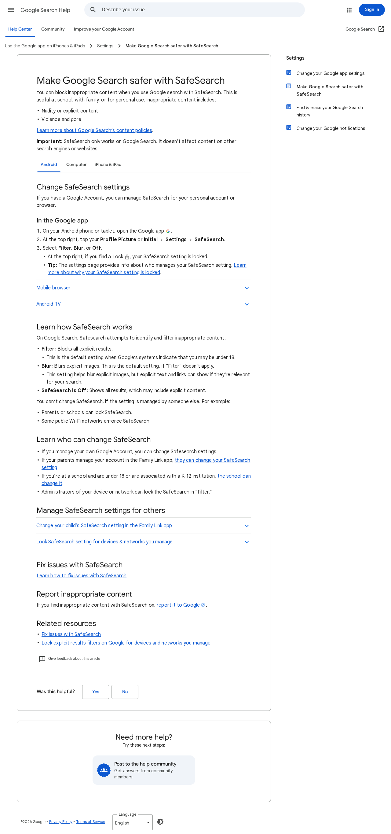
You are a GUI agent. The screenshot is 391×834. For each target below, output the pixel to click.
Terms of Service (90, 821)
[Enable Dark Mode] (160, 821)
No (125, 691)
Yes (95, 691)
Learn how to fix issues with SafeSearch (81, 576)
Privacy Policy (60, 821)
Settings (295, 58)
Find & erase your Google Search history (330, 111)
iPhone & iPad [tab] (108, 164)
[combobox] (203, 10)
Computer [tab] (76, 164)
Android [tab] (49, 164)
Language (127, 814)
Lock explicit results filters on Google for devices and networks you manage (126, 643)
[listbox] (132, 822)
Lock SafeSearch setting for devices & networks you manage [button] (104, 542)
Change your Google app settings (330, 73)
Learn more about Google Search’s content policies (94, 130)
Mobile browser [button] (53, 288)
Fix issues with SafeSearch (71, 634)
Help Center (20, 29)
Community (53, 29)
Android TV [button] (48, 304)
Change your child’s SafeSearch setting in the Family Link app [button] (104, 526)
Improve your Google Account (104, 29)
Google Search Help (45, 10)
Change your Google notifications (331, 128)
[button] (11, 9)
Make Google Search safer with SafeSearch (330, 90)
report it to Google (178, 605)
